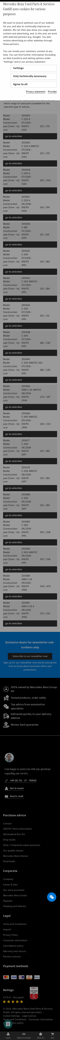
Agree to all (20, 84)
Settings (18, 68)
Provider (52, 91)
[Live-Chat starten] (51, 897)
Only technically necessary (29, 76)
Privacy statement (35, 91)
